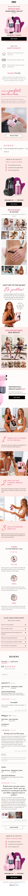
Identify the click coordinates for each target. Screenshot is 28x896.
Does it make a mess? (7, 628)
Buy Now (17, 397)
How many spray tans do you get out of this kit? (11, 633)
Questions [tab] (14, 662)
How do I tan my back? (7, 625)
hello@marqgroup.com (5, 759)
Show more (14, 827)
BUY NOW (14, 39)
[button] (4, 815)
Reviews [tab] (4, 662)
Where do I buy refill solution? (9, 638)
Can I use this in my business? (9, 645)
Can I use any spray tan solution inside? (11, 642)
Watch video (14, 136)
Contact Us (15, 883)
